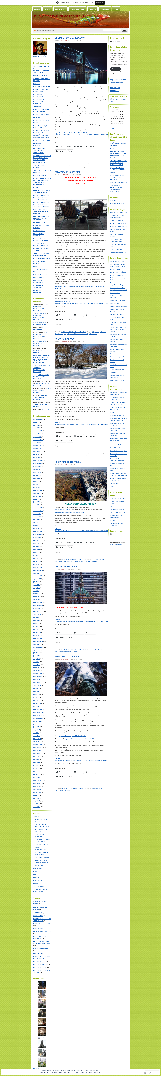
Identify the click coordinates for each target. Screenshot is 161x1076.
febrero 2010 (37, 774)
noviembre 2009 (38, 783)
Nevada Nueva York (92, 455)
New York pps (84, 165)
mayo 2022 (36, 443)
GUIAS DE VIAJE (38, 929)
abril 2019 (36, 484)
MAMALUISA (37, 146)
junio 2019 (36, 478)
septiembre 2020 (38, 451)
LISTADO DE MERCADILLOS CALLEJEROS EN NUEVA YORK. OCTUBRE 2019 (42, 197)
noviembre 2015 (38, 570)
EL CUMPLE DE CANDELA (41, 258)
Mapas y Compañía (116, 249)
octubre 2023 (37, 434)
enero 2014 (36, 635)
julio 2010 (36, 759)
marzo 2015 (36, 594)
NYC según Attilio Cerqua (117, 512)
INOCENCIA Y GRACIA (40, 274)
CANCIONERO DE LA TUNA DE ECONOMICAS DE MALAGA (118, 156)
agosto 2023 (37, 437)
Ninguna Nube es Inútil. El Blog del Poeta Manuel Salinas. (118, 329)
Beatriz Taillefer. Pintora (117, 261)
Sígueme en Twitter (118, 80)
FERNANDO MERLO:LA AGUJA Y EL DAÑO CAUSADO (40, 361)
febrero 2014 (37, 632)
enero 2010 (36, 777)
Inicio (116, 9)
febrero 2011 (37, 739)
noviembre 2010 (38, 748)
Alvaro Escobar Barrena (98, 788)
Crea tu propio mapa (116, 544)
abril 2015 (36, 591)
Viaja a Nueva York (77, 9)
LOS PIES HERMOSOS (117, 151)
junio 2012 (36, 691)
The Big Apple (114, 483)
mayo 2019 (36, 481)
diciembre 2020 (38, 449)
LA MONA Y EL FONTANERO (42, 140)
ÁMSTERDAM (37, 913)
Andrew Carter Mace (97, 163)
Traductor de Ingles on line (118, 252)
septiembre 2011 (38, 718)
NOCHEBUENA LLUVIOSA (41, 114)
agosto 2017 (37, 517)
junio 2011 (36, 727)
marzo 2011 (36, 736)
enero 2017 (36, 528)
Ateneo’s (92, 9)
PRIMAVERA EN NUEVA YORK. (68, 172)
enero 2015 (36, 599)
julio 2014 (36, 617)
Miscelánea (105, 9)
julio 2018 (36, 499)
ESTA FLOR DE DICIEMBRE (41, 87)
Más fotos (36, 1068)
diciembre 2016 (38, 531)
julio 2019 (36, 475)
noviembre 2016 (38, 534)
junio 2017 (36, 520)
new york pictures (74, 165)
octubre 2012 (37, 679)
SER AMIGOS (37, 106)
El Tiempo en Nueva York (117, 203)
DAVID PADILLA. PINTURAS (118, 182)
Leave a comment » (90, 167)
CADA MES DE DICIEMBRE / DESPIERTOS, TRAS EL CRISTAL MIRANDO (42, 158)
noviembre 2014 (38, 605)
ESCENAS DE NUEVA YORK (67, 567)
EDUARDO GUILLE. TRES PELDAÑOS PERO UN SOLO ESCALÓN (41, 218)
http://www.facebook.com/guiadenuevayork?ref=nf (69, 512)
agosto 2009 (37, 792)
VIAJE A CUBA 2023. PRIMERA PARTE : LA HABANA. (39, 101)
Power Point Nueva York (66, 167)
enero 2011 (36, 742)
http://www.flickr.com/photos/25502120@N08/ (72, 736)
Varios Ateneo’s (39, 865)
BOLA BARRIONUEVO (40, 324)
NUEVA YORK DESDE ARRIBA (68, 462)
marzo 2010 (36, 771)
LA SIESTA (36, 117)
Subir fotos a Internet (116, 354)
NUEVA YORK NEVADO (65, 339)
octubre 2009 (37, 786)
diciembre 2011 (37, 709)
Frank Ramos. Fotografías (118, 301)
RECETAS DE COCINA (40, 961)
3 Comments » (72, 457)
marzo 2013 (36, 665)
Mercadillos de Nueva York (118, 448)
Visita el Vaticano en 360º (117, 380)
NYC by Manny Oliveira (117, 509)
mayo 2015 (36, 588)
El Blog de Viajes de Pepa (118, 223)
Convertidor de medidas (117, 220)
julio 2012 (36, 688)
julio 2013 (36, 653)
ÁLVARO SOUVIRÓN (39, 313)
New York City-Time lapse (118, 498)
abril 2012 (36, 697)
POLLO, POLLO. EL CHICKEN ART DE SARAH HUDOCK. (39, 151)
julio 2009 (36, 795)
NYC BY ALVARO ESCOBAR (67, 657)
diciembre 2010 (38, 745)
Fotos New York (59, 165)
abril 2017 (36, 523)
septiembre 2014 (38, 611)
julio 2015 (36, 582)
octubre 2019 (37, 466)
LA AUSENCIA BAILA (39, 175)
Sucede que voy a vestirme (118, 357)
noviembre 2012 (38, 676)
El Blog (37, 9)
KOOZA (35, 187)
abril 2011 (36, 733)
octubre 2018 (37, 493)
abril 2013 (36, 662)
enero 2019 (36, 487)
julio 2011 (36, 724)
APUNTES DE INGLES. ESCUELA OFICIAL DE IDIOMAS (40, 908)
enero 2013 (36, 671)
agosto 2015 (37, 579)
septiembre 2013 (38, 647)
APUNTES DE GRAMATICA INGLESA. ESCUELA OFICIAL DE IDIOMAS (118, 163)
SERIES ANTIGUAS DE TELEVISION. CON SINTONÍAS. (117, 177)
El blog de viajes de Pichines (118, 226)
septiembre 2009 (38, 789)
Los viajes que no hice (117, 314)
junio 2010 (36, 762)
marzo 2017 (36, 525)
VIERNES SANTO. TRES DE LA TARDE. (42, 390)
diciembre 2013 (38, 638)
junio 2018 (36, 502)
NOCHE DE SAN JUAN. (40, 76)
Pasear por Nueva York (61, 457)
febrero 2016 (37, 561)
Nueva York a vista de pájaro (118, 451)
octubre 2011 (37, 715)
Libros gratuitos (114, 303)
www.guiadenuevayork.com (63, 509)
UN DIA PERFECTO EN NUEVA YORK (70, 38)
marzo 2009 (36, 807)
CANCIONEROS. (38, 916)
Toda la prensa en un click (118, 370)
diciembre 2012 (38, 674)
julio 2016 (36, 546)
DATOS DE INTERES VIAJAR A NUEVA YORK (73, 163)
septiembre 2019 (38, 469)
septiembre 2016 (38, 540)
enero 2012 (36, 706)
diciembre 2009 (38, 780)
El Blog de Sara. (115, 293)
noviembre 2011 (38, 712)
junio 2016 (36, 549)
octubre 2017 (37, 514)
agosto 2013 (37, 650)
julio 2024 (36, 422)
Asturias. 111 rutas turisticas (118, 212)
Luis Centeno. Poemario (42, 857)
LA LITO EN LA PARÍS (39, 223)
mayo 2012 (36, 694)
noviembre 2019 (38, 463)
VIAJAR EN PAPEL (39, 231)
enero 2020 (36, 457)
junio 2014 (36, 620)
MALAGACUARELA (39, 277)
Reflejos (112, 520)
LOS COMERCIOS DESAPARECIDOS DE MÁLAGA (41, 377)
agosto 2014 (37, 614)
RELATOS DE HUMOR (40, 964)
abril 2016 (36, 555)
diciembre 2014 (38, 602)
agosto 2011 (37, 721)
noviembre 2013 (38, 641)
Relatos (47, 9)
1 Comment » (68, 790)
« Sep (112, 128)
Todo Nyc (113, 486)
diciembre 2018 (38, 490)
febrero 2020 (37, 454)
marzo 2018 (36, 505)
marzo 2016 (36, 558)
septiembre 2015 (38, 576)
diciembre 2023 (38, 431)
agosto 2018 (37, 496)
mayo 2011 (36, 730)
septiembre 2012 (38, 682)
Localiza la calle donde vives (118, 306)
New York (66, 165)
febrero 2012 (37, 703)
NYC (111, 506)
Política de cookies (94, 1072)
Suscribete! (115, 69)
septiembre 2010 (38, 753)
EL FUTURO (37, 143)
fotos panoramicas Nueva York (75, 561)
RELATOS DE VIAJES (39, 967)
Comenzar (99, 3)
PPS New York (60, 9)
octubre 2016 (37, 537)
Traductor (113, 373)
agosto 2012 (37, 685)
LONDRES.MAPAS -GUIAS (41, 948)
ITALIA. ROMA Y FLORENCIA (42, 931)
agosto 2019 (37, 472)
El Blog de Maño (115, 412)
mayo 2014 (36, 623)
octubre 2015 (37, 573)
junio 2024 (36, 425)
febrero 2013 (37, 668)
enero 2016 (36, 564)
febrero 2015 (37, 597)
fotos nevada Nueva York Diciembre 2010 (66, 455)
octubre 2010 (37, 750)
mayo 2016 (36, 552)
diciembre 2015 (38, 567)
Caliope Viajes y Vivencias (99, 332)
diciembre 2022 (38, 440)
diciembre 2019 (38, 460)
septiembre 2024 (38, 419)
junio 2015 (36, 585)
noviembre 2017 (38, 511)
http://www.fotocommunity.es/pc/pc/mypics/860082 (80, 739)
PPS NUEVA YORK (79, 167)
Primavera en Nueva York (81, 334)
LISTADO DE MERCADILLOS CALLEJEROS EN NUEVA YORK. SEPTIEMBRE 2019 (42, 204)
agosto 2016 (37, 543)
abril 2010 (36, 768)
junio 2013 (36, 656)
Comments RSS (49, 30)
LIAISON (35, 266)
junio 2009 (36, 798)
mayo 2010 (36, 765)
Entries (40, 30)
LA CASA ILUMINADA (39, 163)
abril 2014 (36, 626)
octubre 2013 (37, 644)
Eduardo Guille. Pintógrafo (118, 272)
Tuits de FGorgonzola (116, 82)
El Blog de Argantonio (116, 275)
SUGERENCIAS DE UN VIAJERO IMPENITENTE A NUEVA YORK (41, 211)
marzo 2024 (36, 428)
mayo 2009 (36, 801)
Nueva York (101, 455)
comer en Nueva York (97, 453)
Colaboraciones (38, 868)
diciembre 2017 (38, 508)
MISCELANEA (37, 953)
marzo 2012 (36, 700)
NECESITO (36, 84)
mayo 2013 (36, 659)
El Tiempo (113, 200)
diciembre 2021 (38, 446)
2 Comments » (93, 334)
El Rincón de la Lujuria (42, 844)
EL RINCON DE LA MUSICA (41, 924)
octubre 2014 (37, 608)
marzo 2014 (36, 629)
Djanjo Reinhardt (115, 269)
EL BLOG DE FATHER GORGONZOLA (59, 16)
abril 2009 (36, 804)
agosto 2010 (37, 756)
